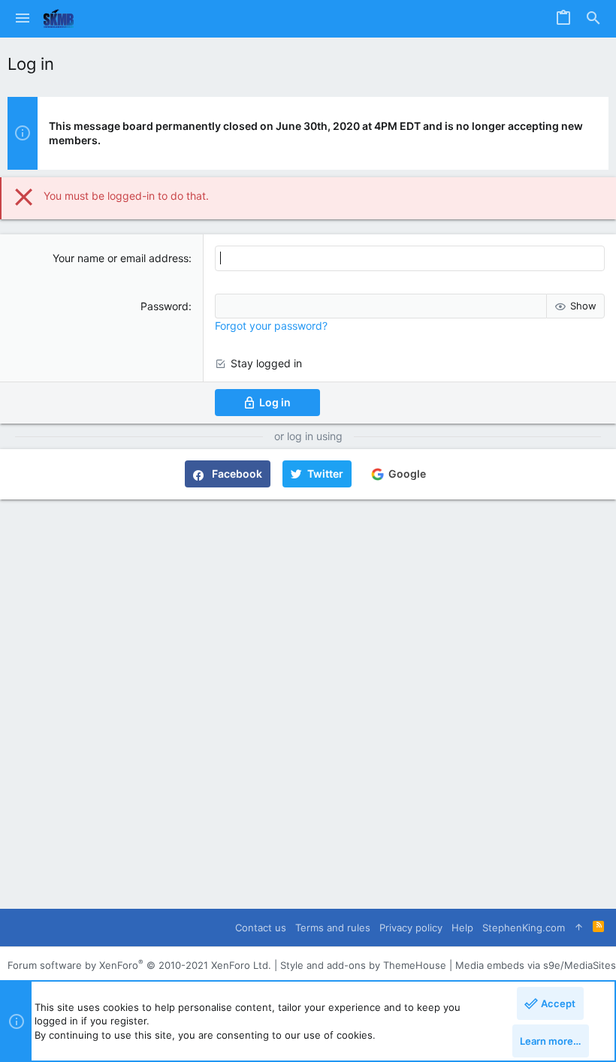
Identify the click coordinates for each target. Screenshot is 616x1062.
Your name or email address (121, 258)
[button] (23, 19)
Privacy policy (410, 928)
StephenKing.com (523, 928)
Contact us (260, 928)
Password (164, 306)
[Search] (593, 19)
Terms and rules (332, 928)
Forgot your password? (271, 325)
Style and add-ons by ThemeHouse (363, 965)
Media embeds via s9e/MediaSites (535, 965)
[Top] (578, 927)
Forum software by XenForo (139, 965)
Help (462, 928)
